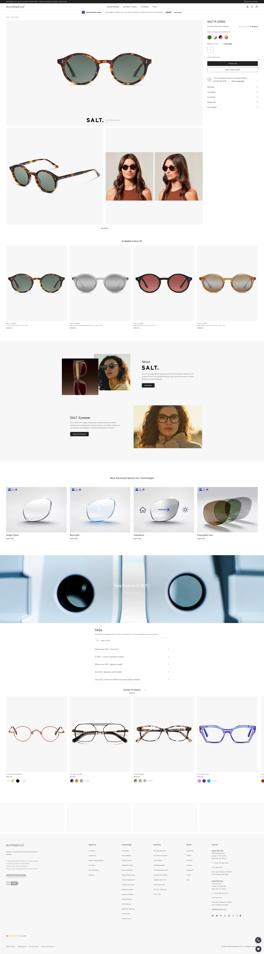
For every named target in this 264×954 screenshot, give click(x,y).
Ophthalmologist (159, 865)
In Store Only (232, 63)
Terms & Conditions (47, 946)
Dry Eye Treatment (160, 889)
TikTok (188, 875)
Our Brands (144, 7)
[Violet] (199, 781)
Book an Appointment (96, 860)
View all (132, 693)
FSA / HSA (157, 894)
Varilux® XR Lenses (128, 875)
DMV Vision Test (159, 884)
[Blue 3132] (145, 781)
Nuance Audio (126, 860)
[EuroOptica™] (15, 6)
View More (104, 228)
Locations (92, 850)
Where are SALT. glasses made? (109, 664)
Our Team (92, 865)
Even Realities (126, 855)
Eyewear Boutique (113, 7)
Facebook (189, 850)
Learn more (10, 538)
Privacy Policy (33, 946)
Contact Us (92, 855)
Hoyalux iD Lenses (128, 884)
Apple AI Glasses (127, 894)
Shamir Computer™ (128, 880)
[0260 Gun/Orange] (77, 781)
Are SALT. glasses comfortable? (108, 672)
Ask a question (212, 107)
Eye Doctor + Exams (130, 7)
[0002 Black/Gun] (72, 781)
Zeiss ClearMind (127, 870)
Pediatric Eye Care (160, 880)
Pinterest (189, 860)
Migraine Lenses (127, 889)
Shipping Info (211, 102)
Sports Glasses (127, 899)
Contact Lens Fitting (160, 875)
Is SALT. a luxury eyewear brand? (109, 656)
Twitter (188, 855)
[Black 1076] (140, 781)
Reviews (91, 875)
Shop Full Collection (79, 434)
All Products (126, 914)
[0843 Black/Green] (81, 781)
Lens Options (211, 92)
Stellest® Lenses (127, 865)
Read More (148, 385)
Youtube (189, 865)
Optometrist (158, 860)
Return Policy (10, 946)
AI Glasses (125, 850)
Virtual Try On (126, 918)
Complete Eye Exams (161, 870)
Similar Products (132, 689)
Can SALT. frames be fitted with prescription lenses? (117, 679)
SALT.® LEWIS (15, 17)
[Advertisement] (32, 817)
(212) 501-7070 (221, 81)
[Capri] (209, 781)
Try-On (155, 7)
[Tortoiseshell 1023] (136, 781)
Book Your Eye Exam (132, 593)
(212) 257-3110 (217, 897)
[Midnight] (204, 781)
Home (7, 17)
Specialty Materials (128, 909)
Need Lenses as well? (232, 69)
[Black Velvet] (18, 781)
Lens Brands (211, 97)
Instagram (189, 870)
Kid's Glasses (126, 904)
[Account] (247, 7)
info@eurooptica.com (219, 909)
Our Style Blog (93, 870)
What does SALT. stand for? (107, 649)
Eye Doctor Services (160, 855)
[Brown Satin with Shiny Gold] (13, 781)
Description (210, 87)
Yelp (187, 880)
